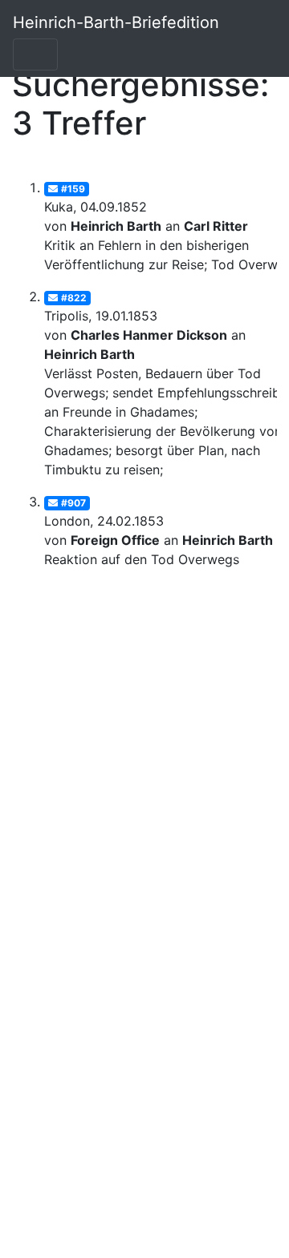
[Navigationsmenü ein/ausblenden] (35, 54)
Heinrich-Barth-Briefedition (116, 22)
